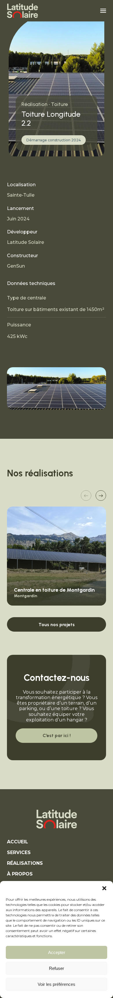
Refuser (56, 968)
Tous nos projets (57, 624)
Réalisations (25, 863)
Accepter (56, 952)
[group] (56, 556)
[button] (104, 888)
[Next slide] (101, 495)
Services (19, 852)
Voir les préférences (56, 984)
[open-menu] (103, 10)
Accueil (17, 842)
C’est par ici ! (57, 735)
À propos (20, 874)
